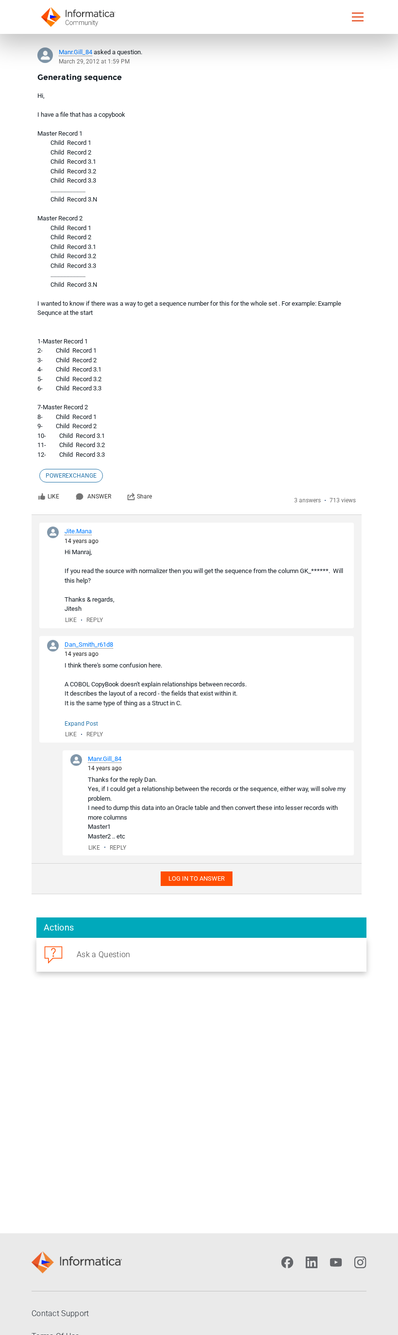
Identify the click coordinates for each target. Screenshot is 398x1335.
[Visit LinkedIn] (311, 1262)
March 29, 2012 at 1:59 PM (94, 61)
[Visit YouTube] (336, 1262)
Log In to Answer (196, 878)
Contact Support (60, 1313)
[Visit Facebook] (287, 1262)
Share (144, 496)
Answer (99, 496)
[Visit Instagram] (360, 1262)
